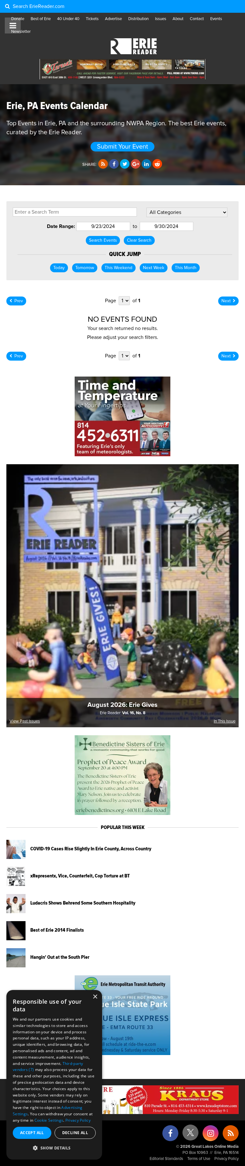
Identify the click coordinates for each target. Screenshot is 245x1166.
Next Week (153, 268)
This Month (186, 268)
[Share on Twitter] (125, 164)
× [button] (95, 996)
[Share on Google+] (135, 164)
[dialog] (54, 1075)
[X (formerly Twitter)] (190, 1135)
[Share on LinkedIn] (146, 164)
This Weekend (118, 268)
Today (59, 268)
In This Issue (224, 721)
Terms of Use (198, 1159)
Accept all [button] (32, 1132)
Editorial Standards (166, 1159)
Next (226, 301)
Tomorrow (84, 268)
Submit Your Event (122, 146)
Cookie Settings (48, 1120)
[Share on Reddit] (157, 164)
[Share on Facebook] (114, 164)
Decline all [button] (75, 1132)
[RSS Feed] (103, 164)
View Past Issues (25, 721)
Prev (18, 301)
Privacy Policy (226, 1159)
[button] (54, 1148)
